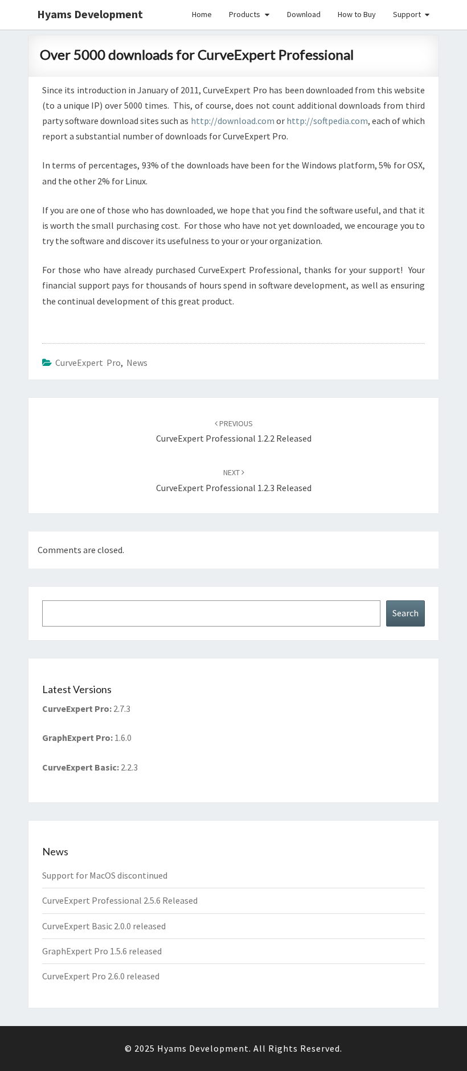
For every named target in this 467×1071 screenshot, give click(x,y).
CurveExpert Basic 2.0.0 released (104, 926)
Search (405, 613)
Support (407, 14)
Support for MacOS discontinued (104, 875)
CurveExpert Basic (79, 767)
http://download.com (233, 120)
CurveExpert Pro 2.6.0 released (100, 976)
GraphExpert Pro (76, 737)
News (137, 362)
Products (244, 14)
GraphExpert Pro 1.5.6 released (102, 951)
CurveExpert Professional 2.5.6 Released (120, 900)
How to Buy (357, 14)
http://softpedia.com (327, 120)
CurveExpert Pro (88, 362)
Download (304, 14)
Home (202, 14)
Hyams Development (90, 14)
